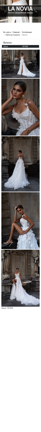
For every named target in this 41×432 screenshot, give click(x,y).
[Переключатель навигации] (5, 11)
